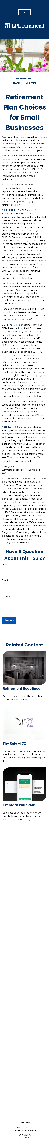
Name (5, 564)
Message (7, 596)
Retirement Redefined (22, 688)
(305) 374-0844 (28, 1128)
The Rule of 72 (14, 743)
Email (5, 580)
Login (24, 12)
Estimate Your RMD (19, 805)
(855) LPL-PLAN (28, 1130)
